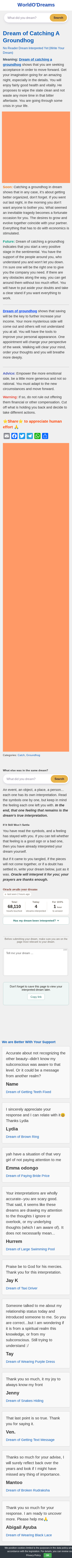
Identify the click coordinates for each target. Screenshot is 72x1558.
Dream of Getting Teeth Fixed (28, 1092)
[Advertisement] (36, 147)
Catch (21, 755)
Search (58, 17)
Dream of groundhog (20, 311)
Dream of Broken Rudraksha (28, 1490)
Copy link (36, 996)
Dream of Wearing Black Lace (29, 1535)
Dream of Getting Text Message (30, 1440)
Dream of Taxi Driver (21, 1288)
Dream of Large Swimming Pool (30, 1249)
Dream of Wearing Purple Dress (30, 1362)
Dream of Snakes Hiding (24, 1401)
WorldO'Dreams (36, 5)
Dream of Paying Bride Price (28, 1176)
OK (47, 1555)
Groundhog (33, 755)
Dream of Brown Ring (22, 1137)
